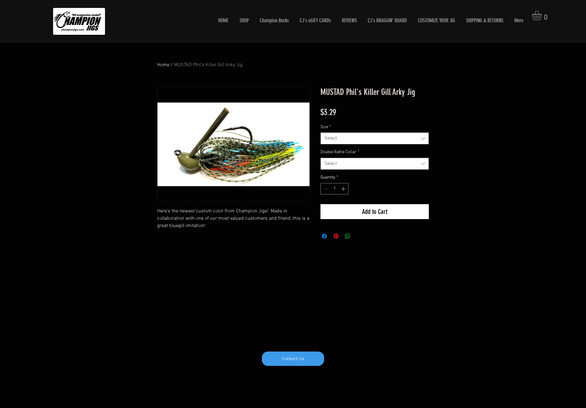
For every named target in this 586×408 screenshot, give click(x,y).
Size (325, 127)
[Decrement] (325, 188)
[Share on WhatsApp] (347, 236)
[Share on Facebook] (324, 236)
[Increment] (344, 188)
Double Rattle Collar (339, 152)
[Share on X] (359, 236)
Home (163, 65)
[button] (542, 15)
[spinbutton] (334, 188)
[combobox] (374, 138)
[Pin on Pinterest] (336, 236)
